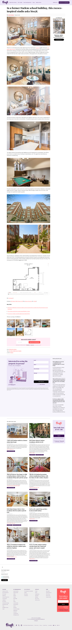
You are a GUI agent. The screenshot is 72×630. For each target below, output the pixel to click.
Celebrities (32, 454)
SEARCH (54, 2)
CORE (35, 301)
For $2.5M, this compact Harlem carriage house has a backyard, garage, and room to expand (37, 546)
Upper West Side (15, 591)
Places (36, 592)
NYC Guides (20, 2)
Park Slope (15, 607)
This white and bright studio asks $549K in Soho (19, 311)
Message (35, 373)
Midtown (14, 595)
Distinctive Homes (12, 2)
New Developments (27, 2)
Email (35, 360)
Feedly (55, 625)
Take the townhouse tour (34, 487)
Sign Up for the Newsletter (64, 2)
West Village (15, 598)
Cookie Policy (45, 625)
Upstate (25, 592)
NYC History (4, 601)
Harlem (37, 47)
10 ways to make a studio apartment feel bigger (19, 313)
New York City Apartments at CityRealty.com (38, 619)
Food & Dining (4, 598)
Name (35, 364)
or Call (41, 384)
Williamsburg (15, 610)
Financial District (15, 604)
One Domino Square (5, 570)
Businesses (36, 595)
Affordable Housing (5, 607)
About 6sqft (48, 591)
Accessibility (50, 625)
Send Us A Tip (48, 595)
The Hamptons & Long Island (28, 591)
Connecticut (26, 595)
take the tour (32, 518)
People (36, 591)
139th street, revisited (11, 523)
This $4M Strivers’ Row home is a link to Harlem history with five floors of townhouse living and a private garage (17, 476)
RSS (59, 625)
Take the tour (32, 558)
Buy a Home (37, 598)
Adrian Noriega (28, 301)
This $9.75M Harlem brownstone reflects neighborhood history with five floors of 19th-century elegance (38, 476)
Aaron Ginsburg (32, 443)
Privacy (41, 625)
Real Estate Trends (5, 604)
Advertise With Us (48, 592)
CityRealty (10, 298)
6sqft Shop (4, 595)
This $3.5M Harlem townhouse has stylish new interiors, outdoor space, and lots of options (16, 546)
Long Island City (15, 613)
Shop (34, 2)
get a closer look (10, 449)
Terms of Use (57, 441)
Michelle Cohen (10, 443)
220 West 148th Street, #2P (17, 301)
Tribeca (14, 601)
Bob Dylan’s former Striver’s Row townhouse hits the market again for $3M (16, 510)
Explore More (38, 2)
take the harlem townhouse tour (13, 485)
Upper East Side (15, 592)
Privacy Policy (62, 441)
